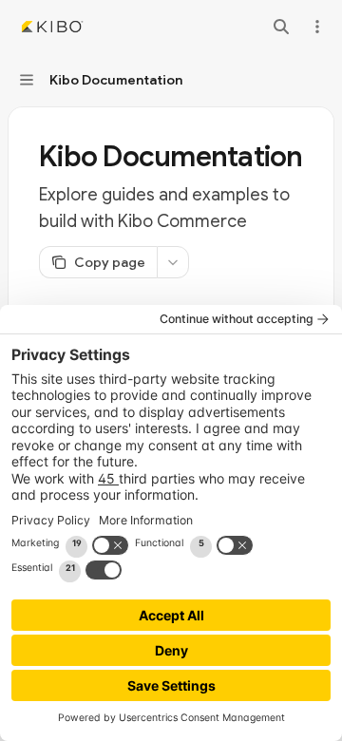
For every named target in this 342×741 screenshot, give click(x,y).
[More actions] (317, 26)
